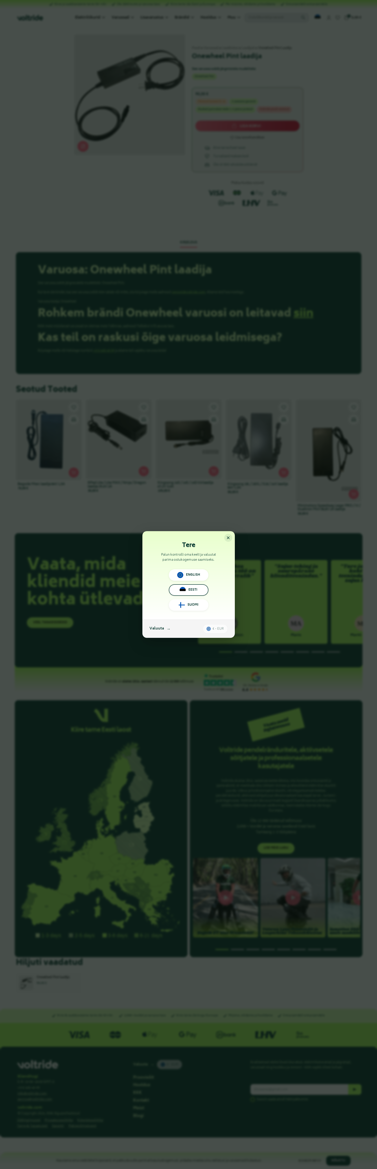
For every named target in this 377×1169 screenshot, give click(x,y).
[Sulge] (228, 538)
